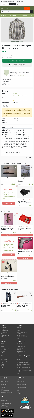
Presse (18, 392)
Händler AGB (4, 400)
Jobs (18, 389)
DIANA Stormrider (21, 335)
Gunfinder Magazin (21, 387)
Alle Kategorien (4, 381)
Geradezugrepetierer (22, 351)
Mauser (2, 343)
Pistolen (19, 349)
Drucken (30, 157)
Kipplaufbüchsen (20, 345)
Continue (12, 4)
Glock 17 (19, 330)
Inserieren (27, 8)
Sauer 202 (19, 329)
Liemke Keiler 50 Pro (22, 332)
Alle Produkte (4, 383)
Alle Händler (4, 384)
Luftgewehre (20, 348)
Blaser (2, 346)
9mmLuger (3, 365)
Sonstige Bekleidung (22, 95)
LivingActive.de (4, 330)
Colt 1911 (19, 333)
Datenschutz (4, 402)
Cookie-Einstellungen (6, 403)
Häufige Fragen (4, 406)
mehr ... (2, 336)
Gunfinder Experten (21, 384)
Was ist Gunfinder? (21, 383)
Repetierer (19, 343)
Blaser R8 (19, 327)
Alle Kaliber (3, 386)
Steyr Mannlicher (5, 348)
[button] (31, 8)
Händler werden (20, 381)
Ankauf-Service (20, 386)
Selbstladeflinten (21, 346)
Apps (18, 390)
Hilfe (18, 380)
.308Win (3, 358)
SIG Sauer (3, 345)
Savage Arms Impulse (22, 336)
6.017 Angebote (6, 84)
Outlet (2, 389)
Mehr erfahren (22, 75)
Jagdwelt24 (3, 327)
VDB (2, 333)
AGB (2, 399)
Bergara (3, 351)
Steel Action (3, 349)
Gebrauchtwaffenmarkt (6, 392)
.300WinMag (4, 361)
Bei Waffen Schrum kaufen (17, 61)
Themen (3, 387)
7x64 (2, 362)
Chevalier (15, 93)
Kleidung (15, 95)
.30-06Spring (4, 359)
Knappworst (3, 329)
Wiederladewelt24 (5, 335)
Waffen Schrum (6, 81)
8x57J (2, 364)
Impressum (3, 405)
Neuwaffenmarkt (5, 390)
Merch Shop (19, 393)
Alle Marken (3, 380)
